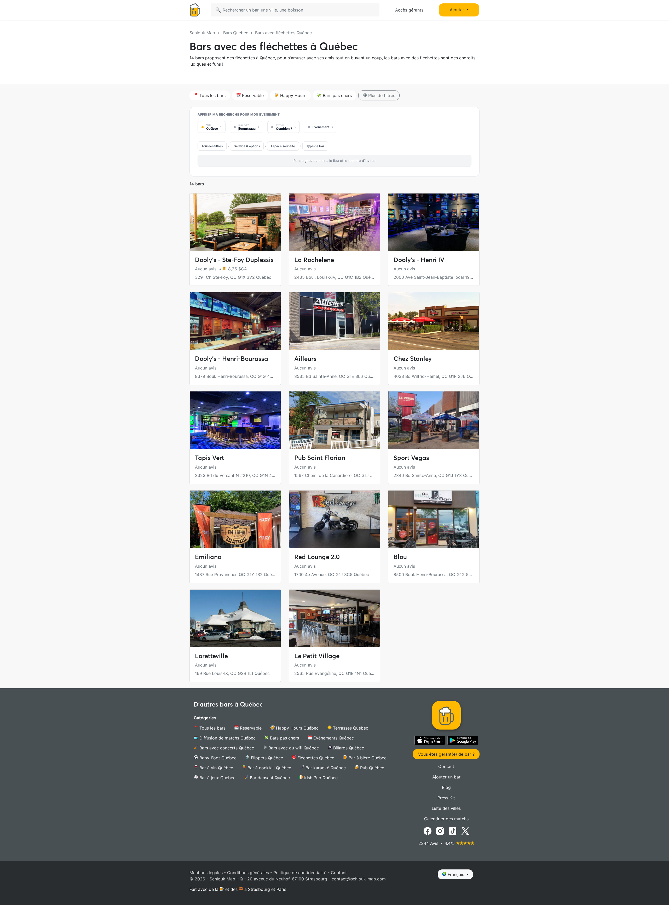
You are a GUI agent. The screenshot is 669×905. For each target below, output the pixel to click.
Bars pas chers (336, 95)
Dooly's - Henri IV (419, 260)
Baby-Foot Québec (217, 757)
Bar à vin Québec (215, 767)
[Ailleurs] (334, 321)
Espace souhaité (283, 146)
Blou (400, 557)
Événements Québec (333, 738)
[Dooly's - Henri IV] (433, 222)
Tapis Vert (209, 458)
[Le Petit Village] (334, 618)
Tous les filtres (212, 146)
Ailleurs (305, 358)
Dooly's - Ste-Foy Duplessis (234, 260)
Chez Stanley (413, 358)
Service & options (247, 146)
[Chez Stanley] (433, 321)
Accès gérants (409, 10)
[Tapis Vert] (235, 420)
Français (455, 874)
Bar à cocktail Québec (268, 767)
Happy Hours (292, 95)
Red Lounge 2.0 (317, 557)
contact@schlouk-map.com (359, 878)
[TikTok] (453, 830)
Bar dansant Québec (269, 777)
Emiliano (208, 557)
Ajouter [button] (457, 9)
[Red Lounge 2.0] (334, 519)
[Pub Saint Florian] (334, 420)
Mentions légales (206, 872)
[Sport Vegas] (433, 420)
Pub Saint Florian (319, 458)
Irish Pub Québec (320, 777)
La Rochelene (314, 260)
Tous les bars (212, 95)
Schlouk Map (202, 32)
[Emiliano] (235, 519)
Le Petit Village (316, 656)
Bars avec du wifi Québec (293, 747)
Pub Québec (371, 767)
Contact (446, 766)
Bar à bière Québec (367, 757)
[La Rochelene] (334, 222)
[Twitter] (465, 830)
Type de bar (315, 146)
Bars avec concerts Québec (226, 747)
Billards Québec (348, 747)
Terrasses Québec (350, 728)
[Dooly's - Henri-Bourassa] (235, 321)
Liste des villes (446, 808)
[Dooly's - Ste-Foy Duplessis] (235, 222)
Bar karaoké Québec (325, 767)
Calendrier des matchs (446, 818)
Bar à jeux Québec (216, 777)
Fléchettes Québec (315, 757)
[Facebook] (427, 830)
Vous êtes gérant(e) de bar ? (446, 754)
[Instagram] (440, 830)
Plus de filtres (381, 95)
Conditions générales (248, 872)
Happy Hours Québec (297, 728)
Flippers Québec (266, 757)
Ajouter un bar (446, 776)
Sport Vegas (411, 458)
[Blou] (433, 519)
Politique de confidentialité (299, 872)
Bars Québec (235, 32)
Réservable (252, 95)
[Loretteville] (235, 618)
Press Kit (446, 797)
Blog (446, 787)
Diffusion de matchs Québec (227, 738)
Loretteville (211, 656)
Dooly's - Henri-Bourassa (231, 358)
